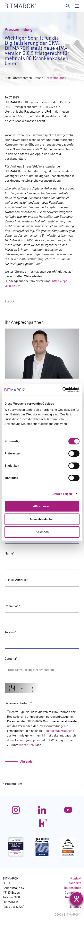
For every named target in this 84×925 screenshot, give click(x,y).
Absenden (27, 761)
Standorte (74, 883)
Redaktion (12, 606)
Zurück (10, 301)
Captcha (11, 658)
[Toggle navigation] (76, 6)
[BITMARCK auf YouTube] (68, 810)
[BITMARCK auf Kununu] (42, 823)
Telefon (10, 632)
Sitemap (75, 907)
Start (8, 78)
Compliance (73, 892)
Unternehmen (22, 78)
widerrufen (26, 745)
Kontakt (75, 878)
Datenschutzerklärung (58, 731)
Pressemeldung (55, 78)
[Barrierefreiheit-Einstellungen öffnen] (76, 898)
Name (9, 553)
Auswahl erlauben (42, 519)
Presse (38, 78)
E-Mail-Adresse (16, 580)
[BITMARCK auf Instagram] (16, 810)
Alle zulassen (42, 506)
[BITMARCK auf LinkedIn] (42, 810)
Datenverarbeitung (18, 703)
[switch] (74, 453)
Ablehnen (42, 532)
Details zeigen (62, 493)
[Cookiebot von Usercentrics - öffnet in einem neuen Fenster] (62, 389)
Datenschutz (72, 888)
